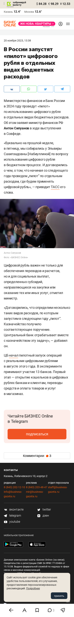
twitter (46, 509)
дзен (45, 515)
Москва (29, 11)
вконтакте (16, 509)
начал (13, 355)
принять (59, 595)
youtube (14, 521)
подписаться (37, 434)
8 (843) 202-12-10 (14, 487)
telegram (15, 515)
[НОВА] (35, 24)
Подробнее (33, 588)
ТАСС (55, 187)
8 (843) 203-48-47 (36, 487)
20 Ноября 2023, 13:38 (17, 40)
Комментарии (37, 456)
